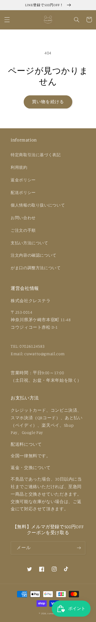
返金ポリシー (23, 180)
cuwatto (52, 613)
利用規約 (19, 167)
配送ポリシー (23, 192)
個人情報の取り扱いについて (38, 205)
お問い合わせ (23, 217)
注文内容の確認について (34, 255)
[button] (7, 19)
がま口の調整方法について (36, 267)
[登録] (79, 547)
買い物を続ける (48, 101)
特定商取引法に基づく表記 (36, 154)
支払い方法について (29, 243)
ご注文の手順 (23, 230)
